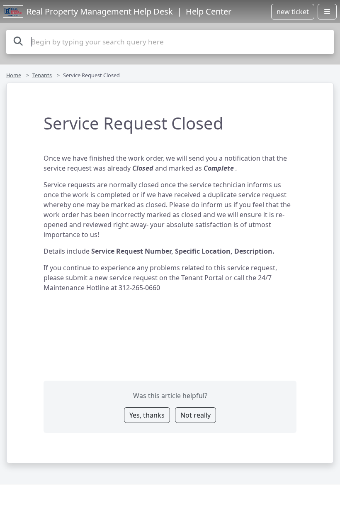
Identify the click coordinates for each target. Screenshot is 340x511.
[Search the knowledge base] (18, 41)
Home (13, 75)
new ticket (293, 11)
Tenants (42, 75)
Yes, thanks (147, 415)
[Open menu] (327, 12)
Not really (195, 415)
